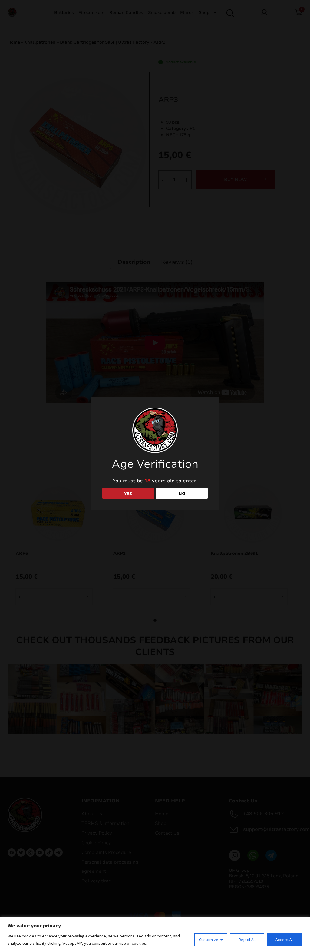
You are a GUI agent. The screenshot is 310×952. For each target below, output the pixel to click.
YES (128, 493)
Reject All (247, 939)
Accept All (284, 939)
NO (182, 493)
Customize (208, 939)
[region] (155, 934)
